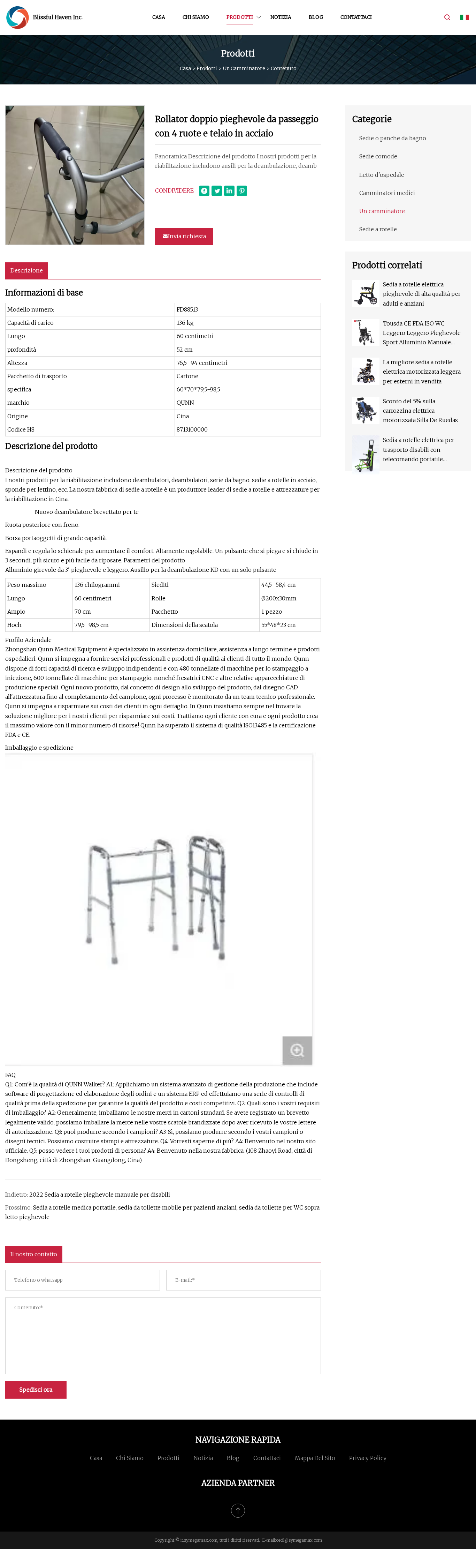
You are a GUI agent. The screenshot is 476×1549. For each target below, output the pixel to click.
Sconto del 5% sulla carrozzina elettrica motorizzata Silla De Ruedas (420, 411)
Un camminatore (244, 68)
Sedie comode (378, 156)
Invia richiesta (187, 236)
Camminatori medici (387, 192)
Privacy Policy (367, 1457)
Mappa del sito (315, 1457)
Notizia (280, 17)
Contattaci (356, 17)
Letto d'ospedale (381, 174)
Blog (316, 17)
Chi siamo (196, 17)
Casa (158, 17)
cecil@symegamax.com (299, 1540)
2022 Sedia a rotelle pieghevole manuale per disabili (99, 1194)
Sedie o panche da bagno (392, 138)
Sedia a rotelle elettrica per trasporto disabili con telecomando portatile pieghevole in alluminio (418, 450)
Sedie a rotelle (378, 229)
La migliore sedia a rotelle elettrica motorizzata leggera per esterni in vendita (422, 371)
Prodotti (240, 17)
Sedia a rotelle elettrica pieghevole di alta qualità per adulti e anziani (422, 294)
